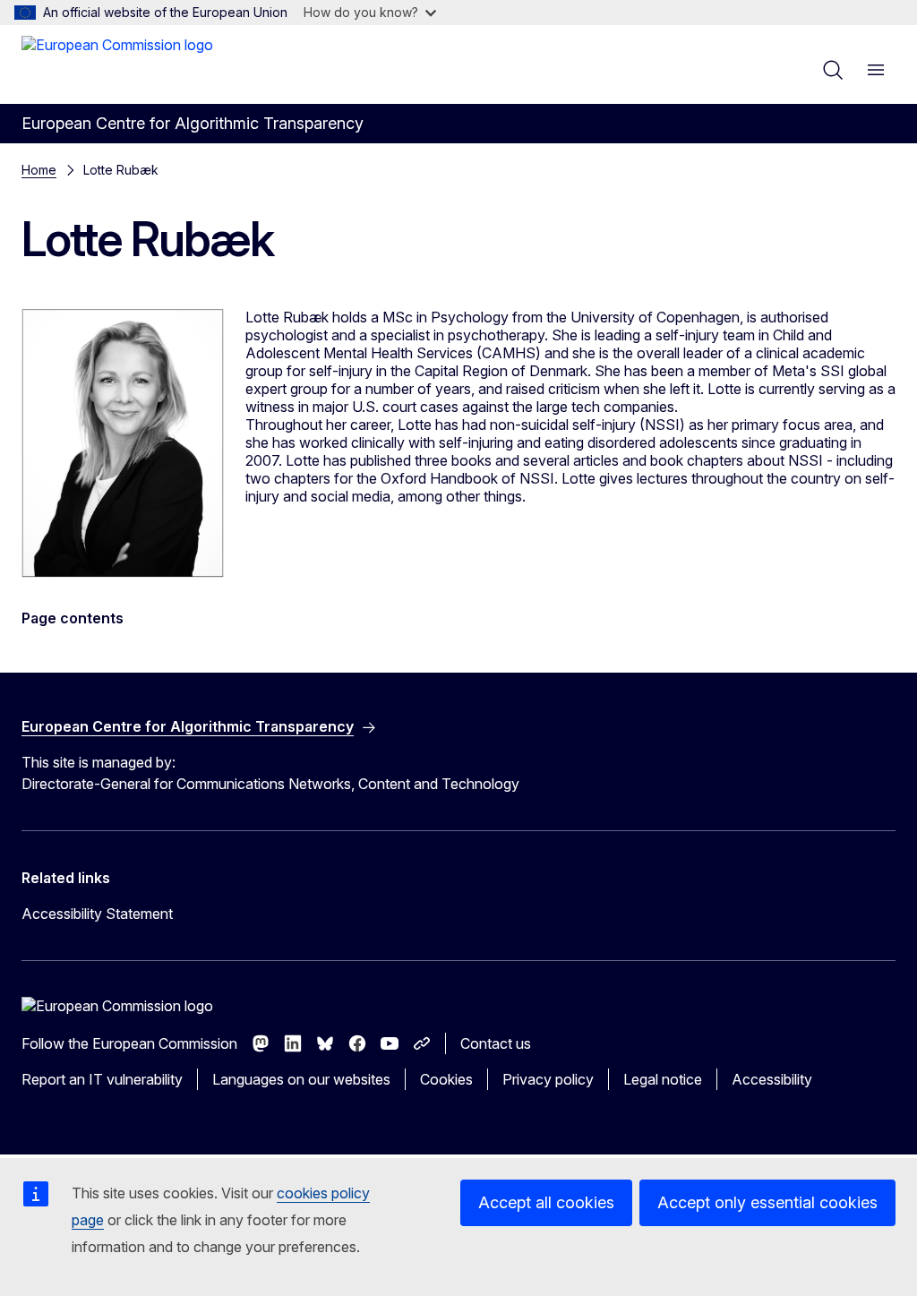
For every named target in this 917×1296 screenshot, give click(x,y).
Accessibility (772, 1079)
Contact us (495, 1043)
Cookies (446, 1079)
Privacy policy (548, 1079)
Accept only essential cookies (767, 1202)
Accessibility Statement (97, 914)
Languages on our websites (301, 1079)
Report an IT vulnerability (102, 1079)
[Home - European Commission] (117, 63)
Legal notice (662, 1079)
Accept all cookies (546, 1202)
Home (38, 169)
